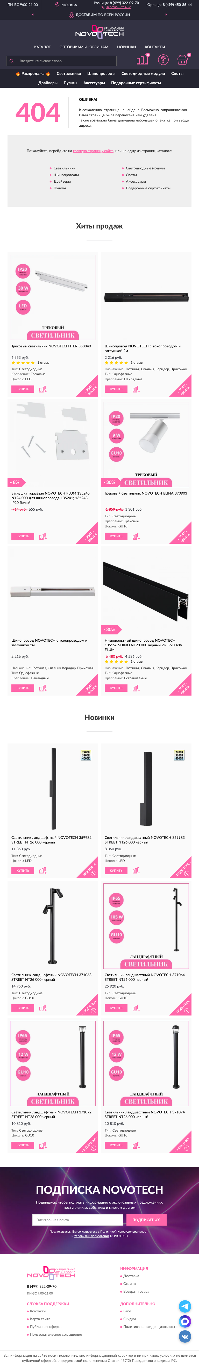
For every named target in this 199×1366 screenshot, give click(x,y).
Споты (177, 74)
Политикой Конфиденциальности (125, 1231)
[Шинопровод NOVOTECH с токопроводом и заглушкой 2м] (146, 297)
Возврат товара (136, 1291)
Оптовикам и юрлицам (84, 47)
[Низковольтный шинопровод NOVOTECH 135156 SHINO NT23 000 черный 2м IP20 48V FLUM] (146, 591)
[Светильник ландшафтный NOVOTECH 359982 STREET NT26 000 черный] (53, 789)
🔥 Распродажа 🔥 (33, 74)
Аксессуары (94, 83)
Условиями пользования (91, 1236)
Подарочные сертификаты (136, 83)
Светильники (69, 74)
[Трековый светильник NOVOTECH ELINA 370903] (146, 444)
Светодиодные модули (143, 74)
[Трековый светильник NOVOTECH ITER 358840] (53, 297)
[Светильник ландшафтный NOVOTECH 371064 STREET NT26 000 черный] (146, 926)
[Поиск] (11, 61)
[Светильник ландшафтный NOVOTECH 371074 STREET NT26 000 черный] (146, 1063)
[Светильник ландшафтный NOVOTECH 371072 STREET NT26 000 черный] (53, 1063)
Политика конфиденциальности (150, 1327)
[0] (182, 59)
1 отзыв (43, 362)
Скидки (129, 1319)
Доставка (131, 1276)
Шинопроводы (101, 74)
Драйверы (48, 83)
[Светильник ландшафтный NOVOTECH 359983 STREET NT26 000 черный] (146, 789)
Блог (127, 1311)
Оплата (129, 1284)
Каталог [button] (42, 47)
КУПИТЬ (23, 389)
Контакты (155, 47)
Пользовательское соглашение (56, 1335)
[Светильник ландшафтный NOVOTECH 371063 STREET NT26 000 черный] (53, 926)
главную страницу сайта (93, 151)
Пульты (70, 83)
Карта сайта (40, 1319)
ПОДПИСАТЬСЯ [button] (146, 1220)
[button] (116, 6)
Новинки (126, 47)
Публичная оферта (45, 1327)
